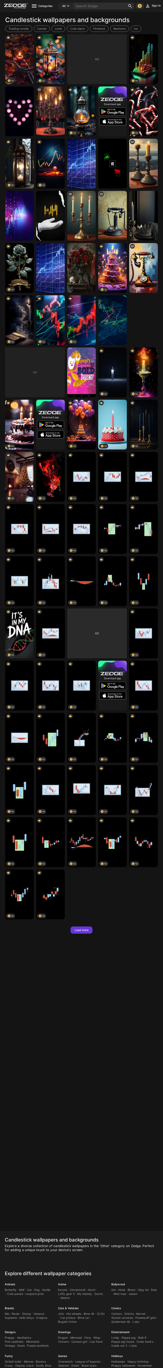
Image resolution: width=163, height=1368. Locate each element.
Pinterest (99, 28)
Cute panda (15, 1293)
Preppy (10, 1337)
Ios (136, 28)
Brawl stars (89, 1365)
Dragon (63, 1337)
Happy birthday (138, 1361)
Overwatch (65, 1361)
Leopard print (34, 1293)
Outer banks (145, 1341)
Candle (42, 28)
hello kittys (26, 1317)
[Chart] (81, 163)
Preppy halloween (123, 1365)
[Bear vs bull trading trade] (112, 163)
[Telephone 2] (112, 216)
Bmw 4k (89, 1313)
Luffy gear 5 (66, 1293)
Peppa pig (129, 1337)
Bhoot (131, 1289)
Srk (113, 1289)
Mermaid (76, 1337)
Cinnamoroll (77, 1289)
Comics (116, 1308)
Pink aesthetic (14, 1341)
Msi (7, 1313)
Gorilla (46, 1289)
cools (58, 28)
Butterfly (10, 1289)
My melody (84, 1293)
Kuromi (62, 1289)
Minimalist (33, 1341)
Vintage (10, 1345)
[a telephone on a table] (143, 268)
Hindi (121, 1289)
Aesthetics (24, 1337)
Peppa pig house (122, 1341)
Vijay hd (143, 1289)
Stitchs (129, 1313)
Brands (9, 1308)
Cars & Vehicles (68, 1308)
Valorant (63, 1365)
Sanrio (98, 1293)
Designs (10, 1332)
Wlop (96, 1337)
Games (62, 1356)
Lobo (136, 1321)
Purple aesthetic (38, 1345)
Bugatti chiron (67, 1321)
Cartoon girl (79, 1341)
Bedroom (120, 28)
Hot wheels (73, 1313)
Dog (37, 1289)
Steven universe (122, 1317)
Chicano (63, 1341)
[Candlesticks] (19, 111)
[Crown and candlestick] (143, 216)
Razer (15, 1313)
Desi (154, 1289)
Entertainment (120, 1332)
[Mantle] (81, 268)
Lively (115, 1337)
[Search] (130, 6)
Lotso (133, 1345)
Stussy (26, 1313)
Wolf (22, 1289)
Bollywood (118, 1284)
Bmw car (83, 1317)
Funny (9, 1356)
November (145, 1365)
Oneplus (41, 1317)
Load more (82, 930)
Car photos (67, 1317)
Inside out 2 (119, 1345)
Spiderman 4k (120, 1321)
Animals (10, 1284)
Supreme (11, 1317)
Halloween (118, 1361)
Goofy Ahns (43, 1365)
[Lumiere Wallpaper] (81, 372)
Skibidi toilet (13, 1361)
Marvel (140, 1313)
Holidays (117, 1356)
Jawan (133, 1293)
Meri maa (120, 1293)
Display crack (24, 1365)
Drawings (64, 1332)
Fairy (87, 1337)
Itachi (91, 1289)
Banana (41, 1361)
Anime (62, 1284)
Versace (38, 1313)
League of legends (87, 1361)
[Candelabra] (81, 216)
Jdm (61, 1313)
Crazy (9, 1365)
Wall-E (142, 1337)
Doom (75, 1365)
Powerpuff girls (145, 1317)
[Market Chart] (50, 268)
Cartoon (116, 1313)
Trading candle (19, 28)
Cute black (77, 28)
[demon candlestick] (50, 111)
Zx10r (101, 1313)
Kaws (21, 1345)
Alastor (65, 1297)
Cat (29, 1289)
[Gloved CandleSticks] (50, 216)
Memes (28, 1361)
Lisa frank (96, 1341)
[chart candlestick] (112, 320)
